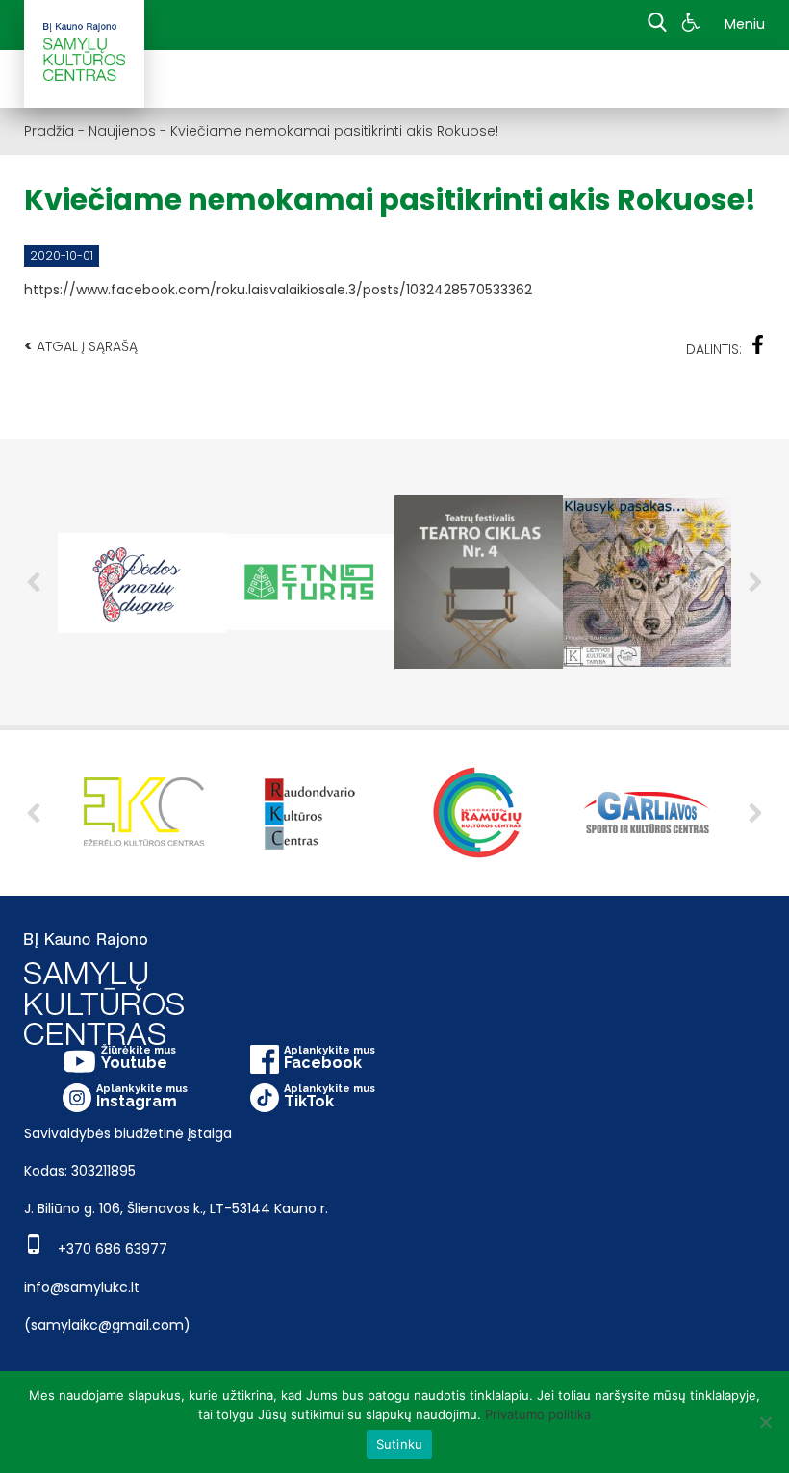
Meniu (745, 24)
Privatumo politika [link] (538, 1414)
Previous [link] (33, 582)
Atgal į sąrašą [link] (81, 346)
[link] (693, 25)
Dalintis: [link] (714, 349)
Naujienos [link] (122, 130)
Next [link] (755, 582)
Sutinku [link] (399, 1444)
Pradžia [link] (49, 130)
